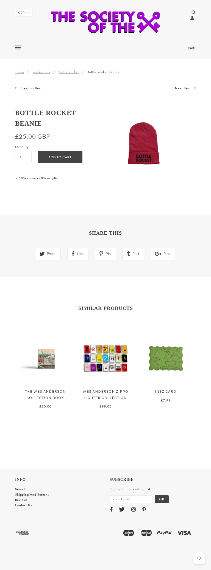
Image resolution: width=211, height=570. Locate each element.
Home (19, 72)
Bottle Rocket (69, 72)
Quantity (22, 147)
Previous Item (30, 88)
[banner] (105, 22)
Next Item (183, 88)
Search (20, 489)
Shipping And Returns (32, 494)
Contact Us (23, 505)
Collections (41, 72)
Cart (192, 48)
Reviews (21, 500)
